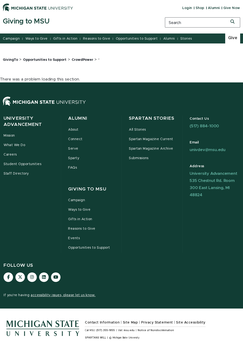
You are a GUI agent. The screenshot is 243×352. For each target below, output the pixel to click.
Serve (73, 148)
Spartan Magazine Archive (151, 148)
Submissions (139, 158)
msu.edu (129, 330)
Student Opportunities (22, 164)
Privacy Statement (157, 322)
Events (74, 238)
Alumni (214, 8)
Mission (9, 135)
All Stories (137, 129)
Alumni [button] (77, 118)
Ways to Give (36, 38)
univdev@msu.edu (207, 150)
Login (187, 8)
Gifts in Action (65, 38)
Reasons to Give (96, 38)
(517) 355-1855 (105, 330)
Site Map (130, 322)
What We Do (14, 145)
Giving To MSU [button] (87, 189)
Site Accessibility (191, 322)
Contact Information (102, 322)
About (73, 129)
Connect (75, 139)
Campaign (11, 38)
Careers (10, 154)
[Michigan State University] (38, 7)
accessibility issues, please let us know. (63, 295)
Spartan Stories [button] (151, 118)
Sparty (73, 158)
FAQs (72, 167)
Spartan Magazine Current (151, 139)
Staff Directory (16, 173)
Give (232, 38)
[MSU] (44, 106)
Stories (186, 38)
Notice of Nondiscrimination (156, 330)
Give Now (231, 8)
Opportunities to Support (137, 38)
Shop (200, 8)
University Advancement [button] (23, 121)
